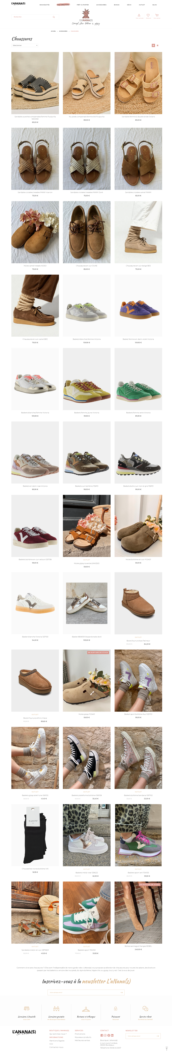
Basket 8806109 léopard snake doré (86, 637)
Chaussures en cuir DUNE (86, 266)
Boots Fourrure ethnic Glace (35, 718)
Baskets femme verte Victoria (138, 413)
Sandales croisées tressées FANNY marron (35, 192)
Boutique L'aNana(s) (109, 1040)
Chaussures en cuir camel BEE (35, 339)
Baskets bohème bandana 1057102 (138, 795)
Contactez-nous (56, 1047)
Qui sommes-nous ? (57, 1034)
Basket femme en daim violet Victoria (138, 339)
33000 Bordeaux (107, 1045)
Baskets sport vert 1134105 (138, 873)
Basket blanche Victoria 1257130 (35, 637)
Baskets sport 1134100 (87, 950)
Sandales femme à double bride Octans (138, 117)
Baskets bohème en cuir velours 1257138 (35, 559)
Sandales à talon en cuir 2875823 (35, 950)
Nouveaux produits (83, 1037)
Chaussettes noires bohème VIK (35, 869)
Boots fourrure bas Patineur (138, 641)
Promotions (80, 1034)
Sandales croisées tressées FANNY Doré (86, 192)
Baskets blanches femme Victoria (87, 339)
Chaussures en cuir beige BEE (138, 266)
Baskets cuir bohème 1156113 (86, 486)
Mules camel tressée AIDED (35, 266)
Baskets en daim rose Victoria (35, 486)
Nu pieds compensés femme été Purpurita (86, 117)
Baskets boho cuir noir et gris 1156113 (138, 486)
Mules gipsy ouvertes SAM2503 (86, 563)
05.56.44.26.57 (115, 1048)
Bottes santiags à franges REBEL (138, 946)
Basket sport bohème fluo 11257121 (138, 714)
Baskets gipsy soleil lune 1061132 (35, 795)
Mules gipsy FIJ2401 (87, 714)
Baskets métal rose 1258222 (87, 873)
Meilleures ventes (82, 1040)
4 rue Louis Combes (108, 1043)
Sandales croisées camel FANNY (138, 192)
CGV (51, 1044)
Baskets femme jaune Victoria (86, 413)
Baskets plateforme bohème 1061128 (87, 795)
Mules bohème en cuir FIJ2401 (138, 559)
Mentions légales (56, 1041)
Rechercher (56, 17)
